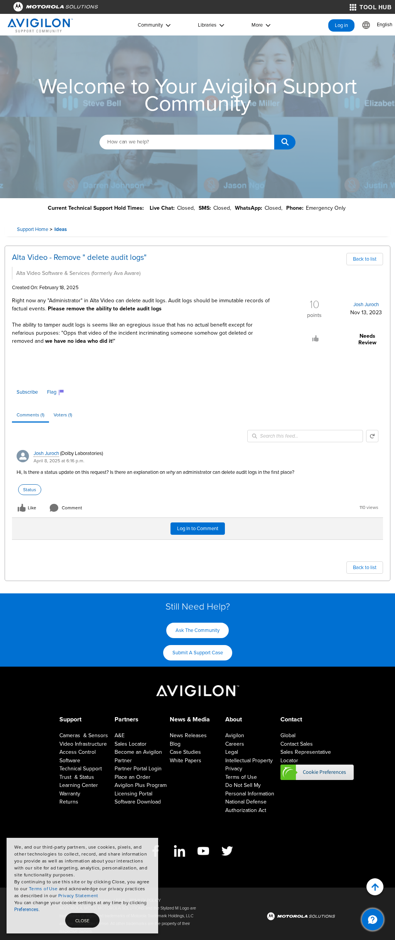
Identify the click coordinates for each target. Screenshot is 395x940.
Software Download (138, 801)
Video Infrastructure (83, 744)
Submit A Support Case (197, 653)
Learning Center (78, 785)
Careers (234, 744)
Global (287, 735)
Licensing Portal (133, 793)
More (257, 25)
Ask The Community (197, 630)
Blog (175, 744)
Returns (68, 801)
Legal (231, 752)
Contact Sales (296, 744)
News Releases (188, 735)
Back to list (364, 259)
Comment (72, 507)
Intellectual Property (249, 760)
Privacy (233, 768)
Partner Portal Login (138, 768)
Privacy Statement (78, 895)
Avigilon (234, 735)
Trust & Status (76, 777)
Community (150, 25)
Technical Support (80, 768)
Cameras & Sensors (83, 735)
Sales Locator (131, 744)
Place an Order (132, 777)
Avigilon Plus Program (141, 785)
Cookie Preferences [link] (317, 772)
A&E (120, 735)
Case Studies (185, 752)
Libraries (207, 25)
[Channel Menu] (372, 919)
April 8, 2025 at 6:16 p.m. (59, 460)
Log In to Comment (197, 529)
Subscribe (27, 392)
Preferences (26, 909)
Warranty (69, 793)
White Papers (185, 760)
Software (69, 760)
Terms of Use (43, 888)
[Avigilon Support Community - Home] (40, 25)
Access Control (77, 752)
